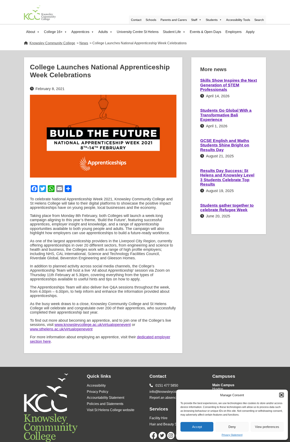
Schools (151, 20)
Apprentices (80, 32)
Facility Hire (158, 418)
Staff (194, 20)
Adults (103, 32)
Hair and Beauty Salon (166, 424)
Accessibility (96, 385)
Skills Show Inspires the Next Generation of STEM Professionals (228, 85)
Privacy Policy (97, 391)
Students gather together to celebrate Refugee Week (227, 207)
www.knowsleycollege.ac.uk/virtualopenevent (93, 325)
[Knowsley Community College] (40, 13)
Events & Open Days (205, 32)
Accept (197, 427)
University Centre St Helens (138, 32)
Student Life (172, 32)
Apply (250, 32)
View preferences (267, 427)
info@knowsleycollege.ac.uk (171, 391)
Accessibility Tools (238, 20)
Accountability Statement (105, 397)
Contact (136, 20)
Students (212, 20)
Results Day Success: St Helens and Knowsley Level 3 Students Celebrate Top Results (227, 177)
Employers (233, 32)
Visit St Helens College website (110, 410)
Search (259, 20)
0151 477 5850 (166, 385)
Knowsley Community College (52, 43)
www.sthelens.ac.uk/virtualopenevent (61, 329)
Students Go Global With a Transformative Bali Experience (226, 115)
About (30, 32)
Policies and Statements (105, 404)
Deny (232, 427)
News (83, 43)
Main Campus (223, 385)
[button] (281, 395)
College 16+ (53, 32)
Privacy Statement (232, 435)
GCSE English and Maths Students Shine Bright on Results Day (224, 145)
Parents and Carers (173, 20)
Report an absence (163, 397)
